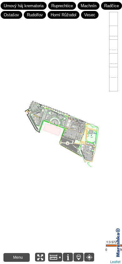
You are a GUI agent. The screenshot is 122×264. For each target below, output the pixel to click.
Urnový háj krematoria (23, 5)
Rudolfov (35, 15)
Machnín (88, 5)
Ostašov (11, 15)
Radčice (111, 5)
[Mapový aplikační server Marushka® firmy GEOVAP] (117, 242)
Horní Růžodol (63, 15)
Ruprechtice (62, 5)
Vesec (89, 15)
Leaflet (115, 261)
